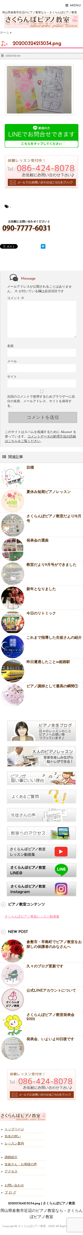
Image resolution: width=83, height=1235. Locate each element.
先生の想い (13, 1136)
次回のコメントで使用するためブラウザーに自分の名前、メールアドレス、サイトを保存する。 (41, 401)
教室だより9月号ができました (52, 565)
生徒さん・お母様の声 (21, 1164)
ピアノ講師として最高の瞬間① (52, 686)
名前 (10, 346)
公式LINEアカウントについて (51, 991)
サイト (12, 377)
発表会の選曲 (38, 540)
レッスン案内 (14, 1143)
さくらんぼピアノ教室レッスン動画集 (32, 917)
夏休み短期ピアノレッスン (49, 492)
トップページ (14, 1129)
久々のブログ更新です (45, 966)
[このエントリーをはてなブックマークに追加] (43, 246)
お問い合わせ (14, 1185)
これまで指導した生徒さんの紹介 (54, 638)
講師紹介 (11, 1157)
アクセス (11, 1171)
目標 (30, 468)
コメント (15, 298)
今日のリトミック (41, 613)
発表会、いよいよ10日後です (50, 1039)
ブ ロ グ (10, 1192)
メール (12, 361)
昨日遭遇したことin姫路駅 (48, 662)
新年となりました (41, 589)
